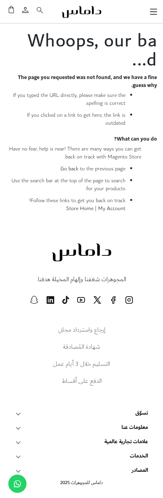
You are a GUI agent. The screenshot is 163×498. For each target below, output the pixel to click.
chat (17, 484)
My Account (111, 208)
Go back (69, 168)
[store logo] (81, 12)
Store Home (79, 208)
